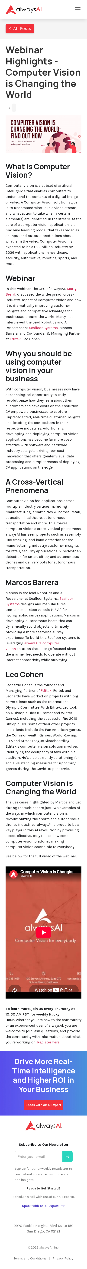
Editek (15, 339)
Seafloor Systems (43, 328)
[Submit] (67, 1156)
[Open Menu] (77, 9)
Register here (48, 1042)
